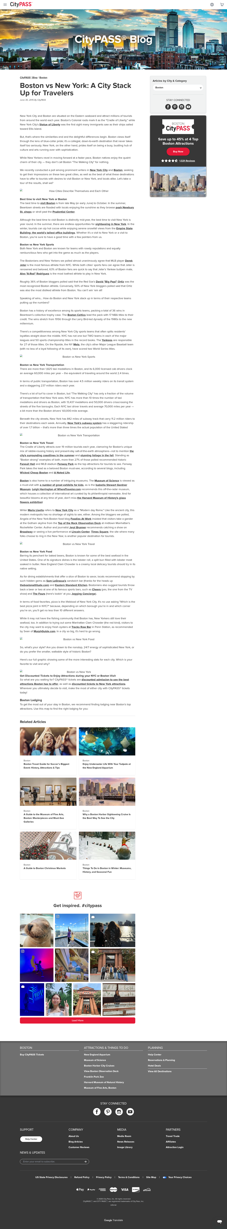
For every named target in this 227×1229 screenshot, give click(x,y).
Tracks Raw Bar (81, 627)
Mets (76, 344)
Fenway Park (65, 464)
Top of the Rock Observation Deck (79, 523)
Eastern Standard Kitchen (71, 585)
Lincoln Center (81, 531)
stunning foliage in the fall (97, 455)
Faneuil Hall (27, 464)
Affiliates (171, 1141)
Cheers (96, 589)
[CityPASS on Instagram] (119, 1112)
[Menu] (5, 4)
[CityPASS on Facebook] (97, 1112)
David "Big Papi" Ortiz (110, 281)
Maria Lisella (36, 510)
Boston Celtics (76, 315)
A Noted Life (62, 472)
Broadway (26, 531)
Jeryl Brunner (77, 527)
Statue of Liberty (49, 124)
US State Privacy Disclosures (51, 1177)
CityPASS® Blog (28, 77)
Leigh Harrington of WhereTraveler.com (56, 489)
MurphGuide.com (44, 631)
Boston (43, 77)
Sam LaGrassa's (56, 580)
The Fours (39, 593)
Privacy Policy (103, 1177)
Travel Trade (173, 1136)
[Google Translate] (113, 1220)
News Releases (125, 1141)
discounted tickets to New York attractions (98, 684)
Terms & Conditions (129, 1177)
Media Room (124, 1136)
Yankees (107, 340)
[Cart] (222, 4)
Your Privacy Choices (180, 1177)
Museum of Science (107, 480)
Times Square (99, 531)
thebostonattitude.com (34, 585)
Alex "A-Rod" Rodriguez (34, 273)
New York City (99, 170)
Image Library (124, 1147)
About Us (74, 1136)
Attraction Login (174, 1147)
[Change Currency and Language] (212, 4)
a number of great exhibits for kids (62, 485)
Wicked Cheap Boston (34, 472)
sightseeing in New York (110, 224)
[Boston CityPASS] (178, 126)
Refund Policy (81, 1177)
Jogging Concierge (83, 593)
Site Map (151, 1177)
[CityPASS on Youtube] (130, 1112)
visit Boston (47, 203)
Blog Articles (76, 1141)
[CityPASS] (21, 5)
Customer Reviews (79, 1147)
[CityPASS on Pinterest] (108, 1112)
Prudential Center (64, 211)
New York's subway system (84, 423)
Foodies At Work (81, 518)
